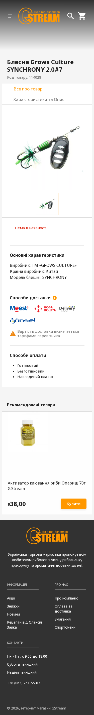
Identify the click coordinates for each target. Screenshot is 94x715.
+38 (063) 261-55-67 (23, 682)
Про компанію (66, 598)
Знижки (13, 606)
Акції (11, 598)
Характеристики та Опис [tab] (39, 99)
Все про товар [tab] (28, 89)
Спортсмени (65, 627)
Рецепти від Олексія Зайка (24, 625)
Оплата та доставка (63, 609)
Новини (13, 614)
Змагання (63, 619)
